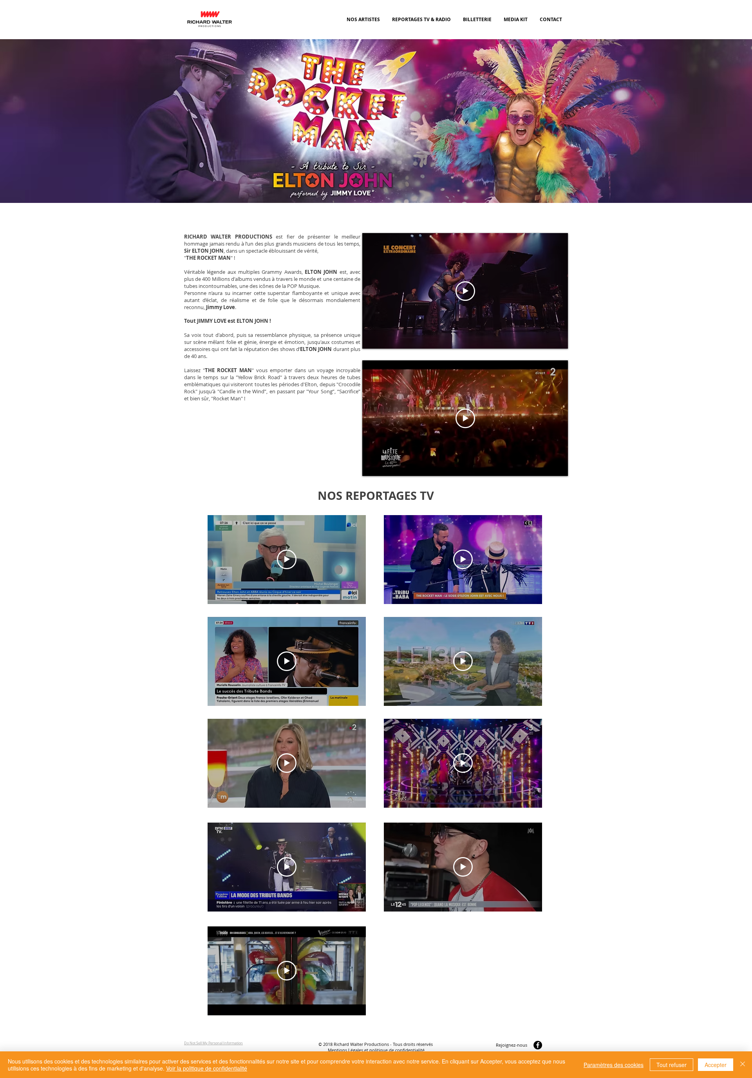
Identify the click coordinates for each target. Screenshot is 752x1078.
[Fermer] (742, 1065)
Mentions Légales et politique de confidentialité (376, 1050)
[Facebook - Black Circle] (537, 1045)
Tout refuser (671, 1065)
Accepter (716, 1065)
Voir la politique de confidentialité (206, 1068)
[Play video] (465, 291)
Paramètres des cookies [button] (614, 1065)
